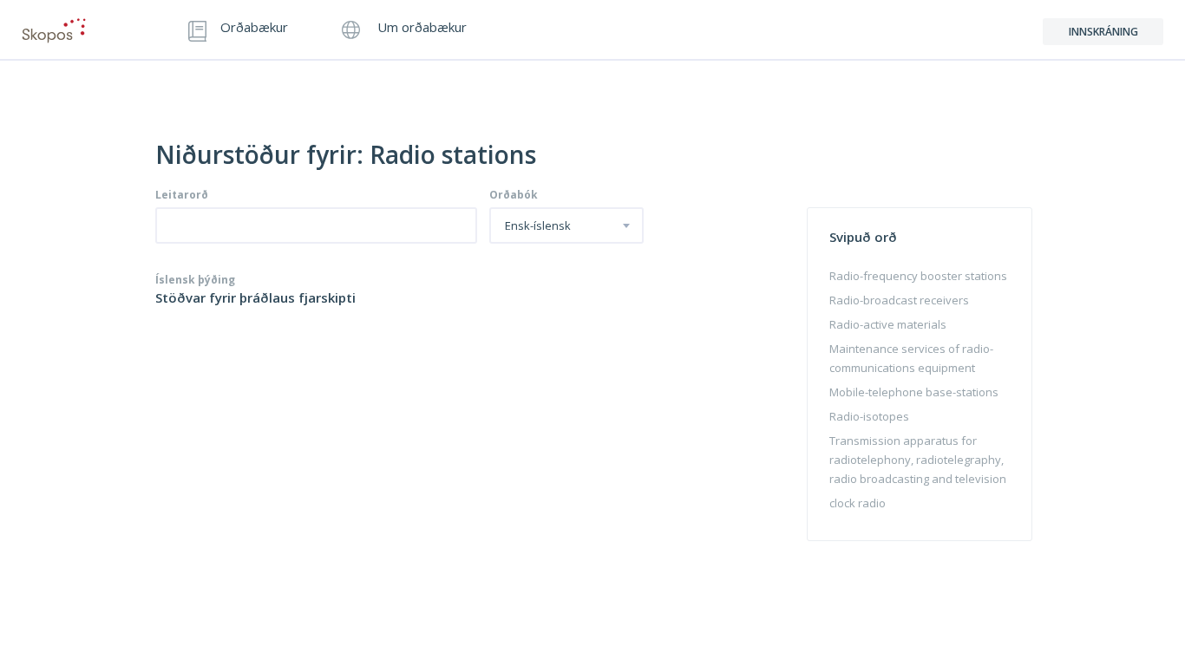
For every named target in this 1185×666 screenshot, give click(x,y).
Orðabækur (254, 28)
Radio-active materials (887, 324)
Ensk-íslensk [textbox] (538, 226)
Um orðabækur (420, 28)
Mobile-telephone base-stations (913, 392)
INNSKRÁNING (1103, 31)
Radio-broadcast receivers (899, 300)
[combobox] (566, 225)
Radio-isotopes (869, 416)
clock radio (857, 503)
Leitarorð (181, 195)
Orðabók (513, 195)
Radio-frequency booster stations (918, 276)
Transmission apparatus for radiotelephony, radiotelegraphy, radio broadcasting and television (917, 459)
